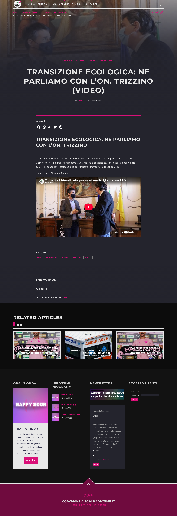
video (88, 257)
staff (80, 100)
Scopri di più (37, 345)
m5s (39, 257)
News (47, 12)
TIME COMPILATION (70, 414)
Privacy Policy (106, 459)
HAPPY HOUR (67, 395)
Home (16, 12)
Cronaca (25, 12)
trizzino (77, 257)
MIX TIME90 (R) (68, 405)
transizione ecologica (57, 257)
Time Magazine (59, 12)
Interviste (37, 12)
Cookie (102, 505)
